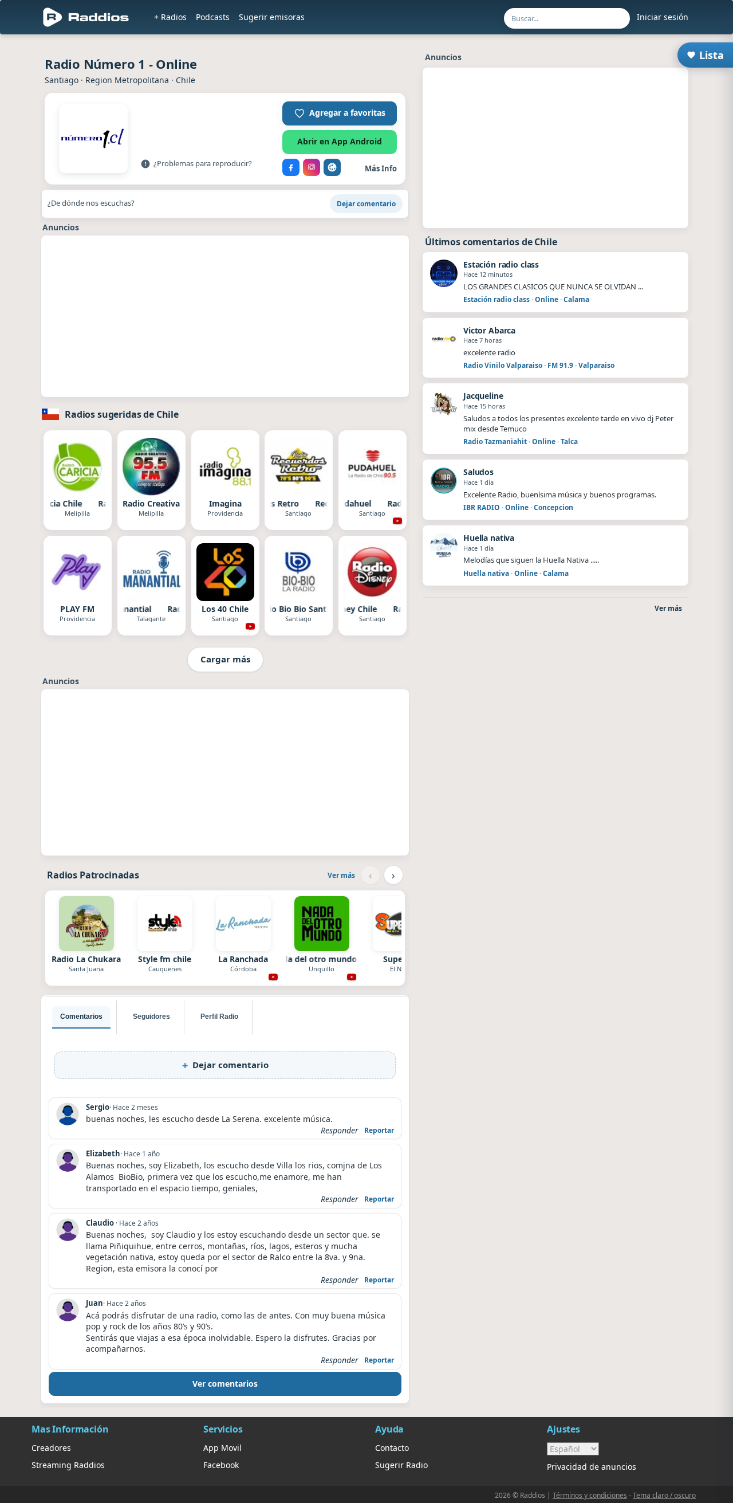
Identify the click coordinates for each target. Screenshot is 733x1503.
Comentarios (81, 1017)
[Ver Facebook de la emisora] (290, 167)
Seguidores (151, 1017)
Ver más (341, 875)
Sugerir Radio (401, 1464)
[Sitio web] (332, 167)
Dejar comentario (366, 204)
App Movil (222, 1447)
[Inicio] (86, 17)
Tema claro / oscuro (664, 1495)
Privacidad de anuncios (591, 1466)
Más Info (381, 168)
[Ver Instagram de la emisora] (311, 167)
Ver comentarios (225, 1383)
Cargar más (225, 659)
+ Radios (170, 16)
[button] (339, 113)
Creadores (51, 1447)
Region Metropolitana (127, 79)
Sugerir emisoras (272, 16)
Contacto (392, 1447)
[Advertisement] (225, 316)
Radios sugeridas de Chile (122, 414)
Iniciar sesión (662, 16)
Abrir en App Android (339, 141)
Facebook (221, 1464)
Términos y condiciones (590, 1495)
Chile (185, 79)
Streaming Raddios (68, 1464)
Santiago (61, 79)
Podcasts (213, 16)
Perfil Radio (219, 1017)
